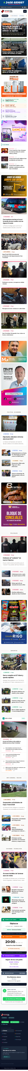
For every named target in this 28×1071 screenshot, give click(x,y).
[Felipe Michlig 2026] (14, 384)
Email (23, 1022)
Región (4, 1039)
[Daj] (14, 86)
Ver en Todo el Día (14, 966)
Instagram (11, 1017)
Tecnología (18, 1039)
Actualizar (21, 1067)
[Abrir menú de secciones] (25, 11)
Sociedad (5, 1042)
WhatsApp (6, 1022)
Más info (6, 1056)
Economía (18, 1033)
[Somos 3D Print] (14, 131)
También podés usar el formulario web (14, 1001)
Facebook (4, 1017)
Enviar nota (5, 1024)
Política (4, 1033)
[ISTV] (14, 3)
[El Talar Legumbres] (14, 610)
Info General (19, 1030)
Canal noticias (16, 1022)
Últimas (5, 1030)
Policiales (5, 1036)
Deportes (18, 1036)
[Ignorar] (26, 1067)
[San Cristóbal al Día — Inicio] (6, 11)
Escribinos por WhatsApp (15, 999)
